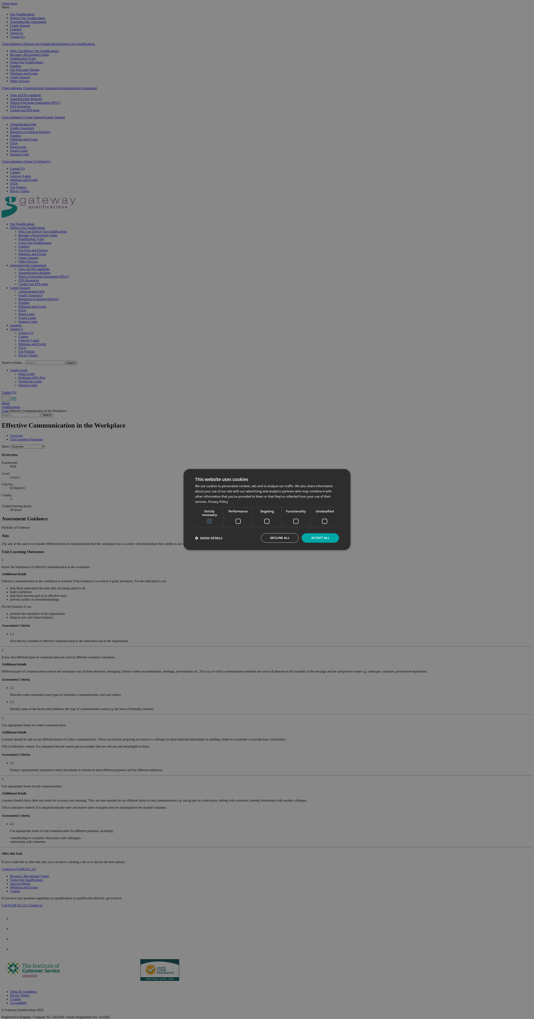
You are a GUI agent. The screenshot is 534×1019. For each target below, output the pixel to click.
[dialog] (267, 509)
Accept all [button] (320, 538)
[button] (208, 538)
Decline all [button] (280, 538)
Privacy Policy (218, 501)
